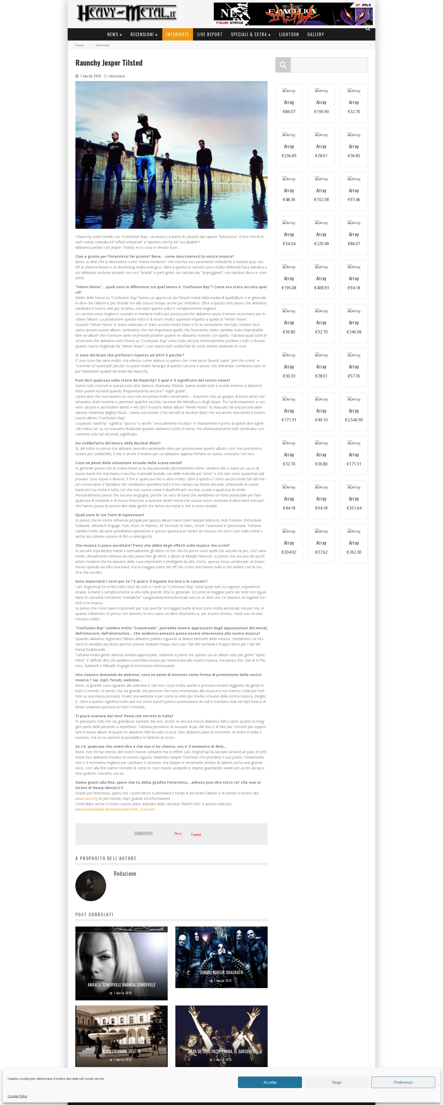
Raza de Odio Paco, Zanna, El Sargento (221, 1051)
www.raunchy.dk (88, 798)
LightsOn (289, 34)
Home (79, 45)
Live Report (210, 34)
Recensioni (142, 34)
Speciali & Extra (249, 34)
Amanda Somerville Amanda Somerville (121, 985)
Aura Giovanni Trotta (121, 1051)
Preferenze (403, 1082)
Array (289, 102)
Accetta (270, 1082)
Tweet (196, 834)
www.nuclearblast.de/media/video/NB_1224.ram (115, 809)
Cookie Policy (17, 1096)
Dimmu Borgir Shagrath (221, 972)
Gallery (315, 34)
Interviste (177, 34)
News (112, 34)
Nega (336, 1082)
